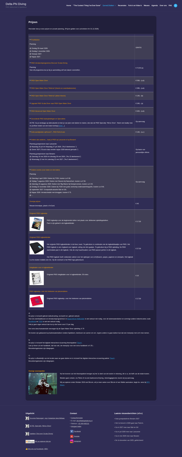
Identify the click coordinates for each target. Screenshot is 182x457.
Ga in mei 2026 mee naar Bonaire (127, 436)
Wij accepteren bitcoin (43, 441)
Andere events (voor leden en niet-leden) (45, 170)
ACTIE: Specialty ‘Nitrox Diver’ (40, 426)
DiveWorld (32, 321)
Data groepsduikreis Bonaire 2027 (127, 419)
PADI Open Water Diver (39, 80)
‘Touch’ (79, 343)
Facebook (77, 431)
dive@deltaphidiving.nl (84, 421)
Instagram (77, 441)
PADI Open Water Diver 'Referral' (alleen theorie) (48, 96)
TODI (40, 321)
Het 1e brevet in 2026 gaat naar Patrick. (129, 423)
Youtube (76, 436)
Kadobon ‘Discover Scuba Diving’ (41, 434)
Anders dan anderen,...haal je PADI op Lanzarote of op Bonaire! (53, 140)
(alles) (140, 413)
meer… (61, 126)
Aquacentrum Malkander (75, 319)
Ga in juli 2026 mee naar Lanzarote (127, 432)
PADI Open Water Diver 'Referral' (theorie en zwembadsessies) (53, 88)
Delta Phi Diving (16, 4)
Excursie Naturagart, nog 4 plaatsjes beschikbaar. (47, 418)
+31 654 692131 (83, 424)
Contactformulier (77, 418)
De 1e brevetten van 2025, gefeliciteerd (129, 440)
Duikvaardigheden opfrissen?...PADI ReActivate (48, 132)
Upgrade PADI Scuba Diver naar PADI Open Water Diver (51, 103)
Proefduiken (35, 40)
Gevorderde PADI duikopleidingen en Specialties (48, 119)
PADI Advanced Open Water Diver (43, 111)
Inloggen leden (76, 426)
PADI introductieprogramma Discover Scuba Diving (49, 63)
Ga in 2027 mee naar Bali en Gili (126, 427)
